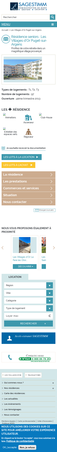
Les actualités (11, 399)
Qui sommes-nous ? (14, 382)
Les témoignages (12, 409)
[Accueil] (28, 6)
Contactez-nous (35, 355)
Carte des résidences (14, 393)
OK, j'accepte (9, 447)
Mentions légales (9, 421)
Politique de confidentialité (20, 441)
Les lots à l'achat (15, 165)
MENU (6, 24)
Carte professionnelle (26, 421)
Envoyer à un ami (46, 210)
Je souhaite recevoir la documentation (26, 148)
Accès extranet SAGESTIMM (31, 336)
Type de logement (15, 308)
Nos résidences (11, 388)
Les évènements (12, 404)
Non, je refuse (27, 447)
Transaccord (34, 375)
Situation (10, 195)
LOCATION (15, 276)
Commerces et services (21, 188)
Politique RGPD (8, 423)
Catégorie (11, 300)
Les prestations (15, 181)
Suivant (54, 248)
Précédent (3, 248)
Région (9, 285)
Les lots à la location (18, 157)
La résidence (13, 174)
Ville (8, 293)
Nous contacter (15, 202)
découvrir (24, 266)
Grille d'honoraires (44, 421)
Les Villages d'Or (13, 375)
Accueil (5, 30)
